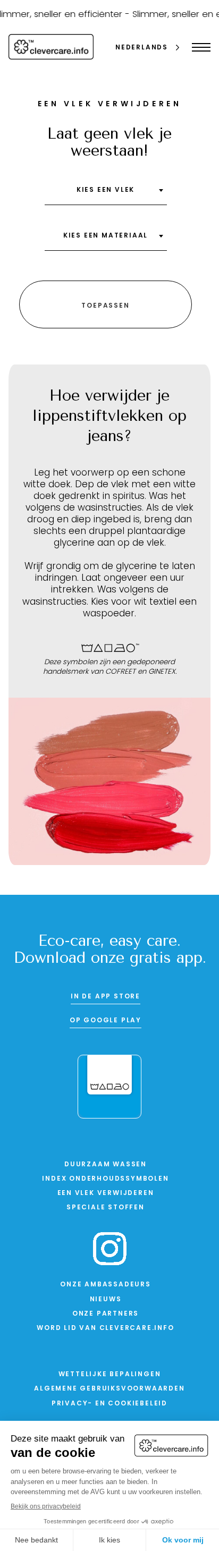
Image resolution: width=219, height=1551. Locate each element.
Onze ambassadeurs (105, 1285)
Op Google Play (105, 1021)
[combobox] (106, 194)
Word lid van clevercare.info (105, 1328)
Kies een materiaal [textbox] (105, 236)
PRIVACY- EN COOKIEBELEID (109, 1404)
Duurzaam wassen (105, 1165)
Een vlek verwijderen (105, 1193)
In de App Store (105, 997)
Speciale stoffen (105, 1208)
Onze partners (105, 1314)
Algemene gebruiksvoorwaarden (109, 1389)
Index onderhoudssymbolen (105, 1179)
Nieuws (106, 1299)
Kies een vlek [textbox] (105, 190)
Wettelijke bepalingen (109, 1374)
